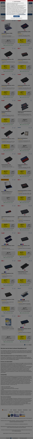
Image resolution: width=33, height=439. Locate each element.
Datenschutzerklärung (22, 14)
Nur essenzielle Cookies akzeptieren (16, 18)
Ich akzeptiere (16, 16)
